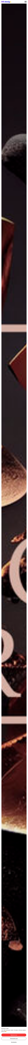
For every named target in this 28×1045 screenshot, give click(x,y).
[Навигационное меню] (26, 2)
